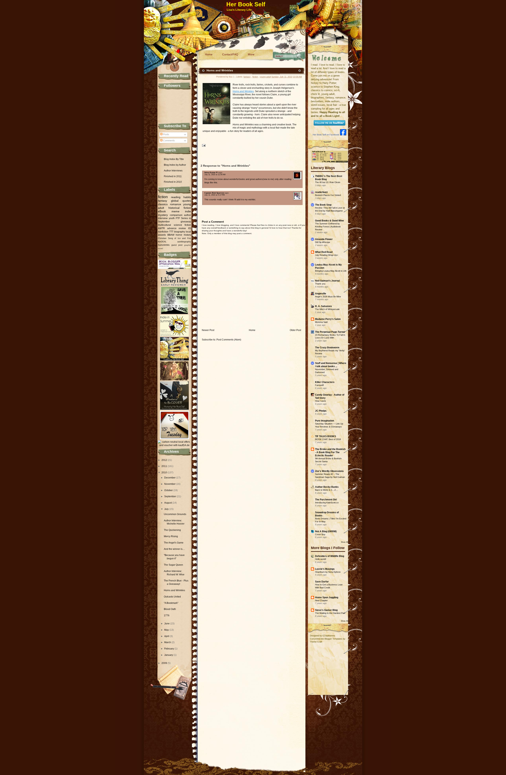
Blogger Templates (333, 639)
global (174, 200)
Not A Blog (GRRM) (326, 531)
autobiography (184, 241)
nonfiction (163, 231)
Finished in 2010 (173, 182)
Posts (165, 134)
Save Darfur (322, 581)
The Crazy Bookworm (327, 347)
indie (188, 211)
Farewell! (319, 385)
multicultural (164, 225)
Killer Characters (324, 382)
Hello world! (320, 559)
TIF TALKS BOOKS (325, 436)
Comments (168, 140)
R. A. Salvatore (323, 306)
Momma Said (321, 322)
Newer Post (208, 330)
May (166, 630)
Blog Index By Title (174, 159)
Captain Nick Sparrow (214, 193)
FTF (178, 218)
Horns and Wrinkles (174, 590)
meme (175, 211)
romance (175, 204)
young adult (265, 77)
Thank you (320, 284)
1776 (166, 615)
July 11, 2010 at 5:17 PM (214, 195)
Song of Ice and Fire (179, 238)
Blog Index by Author (175, 165)
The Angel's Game (173, 542)
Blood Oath (170, 609)
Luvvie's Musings (325, 569)
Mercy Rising (171, 536)
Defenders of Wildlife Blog (329, 556)
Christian (162, 238)
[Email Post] (203, 145)
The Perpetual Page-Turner (330, 332)
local (188, 231)
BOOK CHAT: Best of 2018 (328, 439)
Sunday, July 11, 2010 (281, 77)
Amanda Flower (324, 239)
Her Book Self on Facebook (326, 134)
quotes (186, 200)
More (251, 54)
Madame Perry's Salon (328, 319)
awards (162, 234)
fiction (163, 197)
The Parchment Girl (326, 499)
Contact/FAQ (230, 54)
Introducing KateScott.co (327, 502)
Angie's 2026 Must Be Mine (328, 296)
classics (163, 204)
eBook (162, 211)
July (166, 509)
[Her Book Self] (343, 134)
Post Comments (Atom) (228, 339)
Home (208, 54)
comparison (176, 215)
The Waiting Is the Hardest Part (330, 613)
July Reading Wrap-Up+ (326, 255)
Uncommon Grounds (175, 514)
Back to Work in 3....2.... (326, 490)
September (170, 496)
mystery (163, 214)
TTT (171, 231)
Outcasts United (172, 596)
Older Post (295, 330)
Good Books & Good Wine (329, 220)
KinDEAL (162, 241)
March (167, 642)
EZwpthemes (329, 635)
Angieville (320, 293)
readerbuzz (321, 192)
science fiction (182, 225)
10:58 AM (297, 77)
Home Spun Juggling (326, 597)
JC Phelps (321, 410)
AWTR (161, 228)
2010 (164, 472)
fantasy (162, 200)
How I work (320, 401)
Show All (344, 542)
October (168, 490)
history (187, 234)
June (167, 623)
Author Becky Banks (327, 487)
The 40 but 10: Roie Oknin (327, 182)
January (168, 655)
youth (172, 218)
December (170, 477)
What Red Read (323, 252)
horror (179, 234)
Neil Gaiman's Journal (327, 280)
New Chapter (321, 600)
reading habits (181, 197)
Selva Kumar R (211, 173)
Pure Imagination (324, 420)
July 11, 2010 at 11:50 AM (215, 175)
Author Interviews (173, 170)
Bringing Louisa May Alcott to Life (330, 271)
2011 (164, 466)
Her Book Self (245, 4)
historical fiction (179, 207)
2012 (164, 460)
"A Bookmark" (171, 603)
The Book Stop (323, 204)
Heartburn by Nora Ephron (328, 572)
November (170, 484)
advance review (176, 228)
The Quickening (172, 530)
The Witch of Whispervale (327, 309)
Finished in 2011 (173, 176)
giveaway (186, 221)
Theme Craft (316, 642)
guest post (177, 245)
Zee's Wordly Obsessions (329, 471)
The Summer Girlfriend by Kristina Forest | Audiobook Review (328, 226)
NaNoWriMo (164, 245)
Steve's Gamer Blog (326, 610)
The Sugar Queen (173, 564)
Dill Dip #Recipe (322, 242)
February (169, 648)
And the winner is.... (174, 549)
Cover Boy (320, 534)
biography (179, 231)
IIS (189, 228)
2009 (164, 663)
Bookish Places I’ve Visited (328, 195)
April (166, 636)
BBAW (170, 234)
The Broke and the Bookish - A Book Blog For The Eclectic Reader (330, 452)
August (168, 502)
